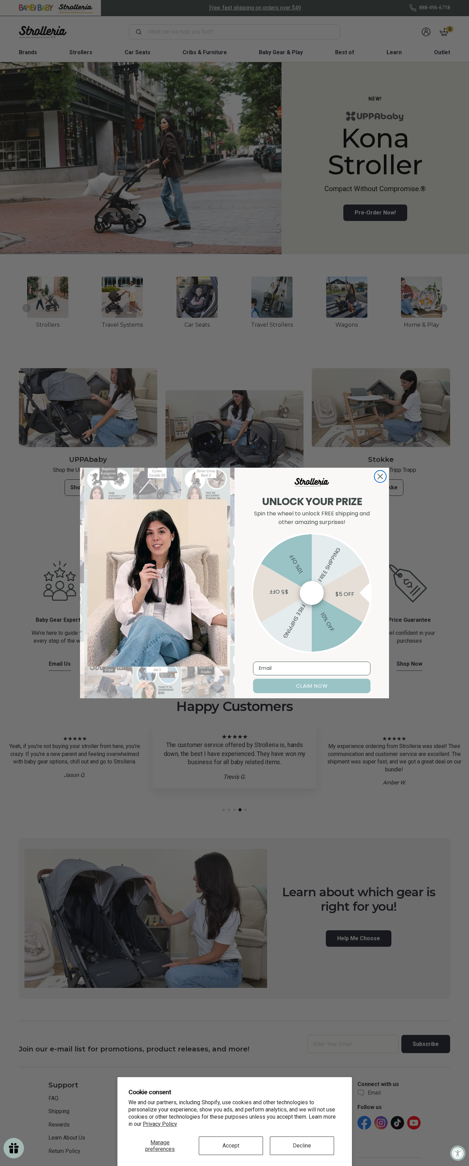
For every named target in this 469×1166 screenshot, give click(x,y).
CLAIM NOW (312, 685)
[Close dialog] (380, 476)
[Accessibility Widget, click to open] (458, 1153)
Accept (230, 1145)
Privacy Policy (160, 1124)
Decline (302, 1145)
